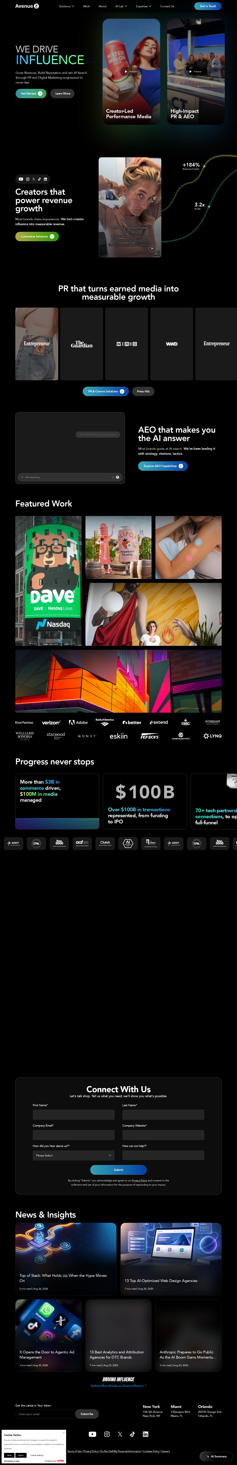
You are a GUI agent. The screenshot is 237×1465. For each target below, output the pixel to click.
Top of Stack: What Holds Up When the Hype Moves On (63, 1278)
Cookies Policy (151, 1451)
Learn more (48, 639)
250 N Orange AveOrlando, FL (210, 1413)
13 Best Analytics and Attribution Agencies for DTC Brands (117, 1354)
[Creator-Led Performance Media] (131, 72)
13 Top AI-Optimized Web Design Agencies (161, 1280)
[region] (118, 614)
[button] (73, 6)
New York (151, 1407)
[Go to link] (27, 6)
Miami (176, 1407)
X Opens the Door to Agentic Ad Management (47, 1354)
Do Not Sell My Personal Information (120, 1451)
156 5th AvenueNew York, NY (153, 1413)
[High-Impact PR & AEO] (196, 72)
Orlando (205, 1407)
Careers (165, 1451)
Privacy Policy (139, 1180)
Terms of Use (74, 1451)
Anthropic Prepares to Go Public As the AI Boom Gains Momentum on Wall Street (188, 1354)
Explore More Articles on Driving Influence (117, 1385)
